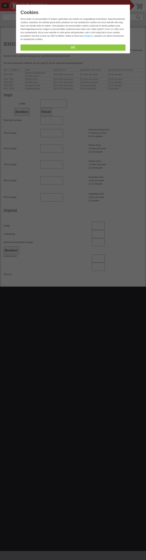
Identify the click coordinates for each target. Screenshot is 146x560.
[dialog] (73, 280)
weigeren (88, 36)
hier (112, 29)
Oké (73, 47)
